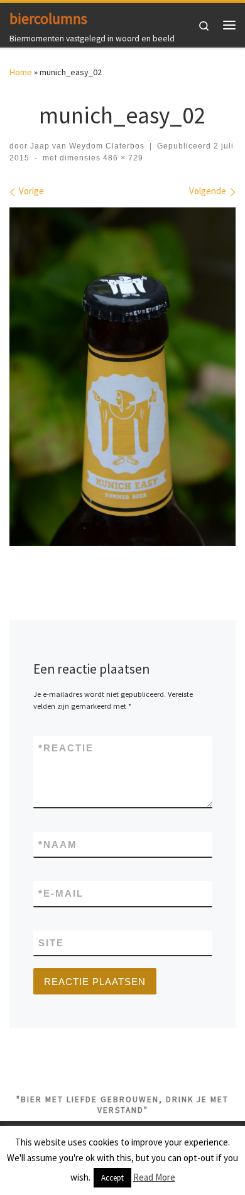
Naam (57, 844)
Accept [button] (112, 1177)
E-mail (61, 893)
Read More (154, 1177)
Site (51, 942)
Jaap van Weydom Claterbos (87, 146)
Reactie (66, 748)
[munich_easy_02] (122, 376)
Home (20, 72)
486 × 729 (122, 158)
